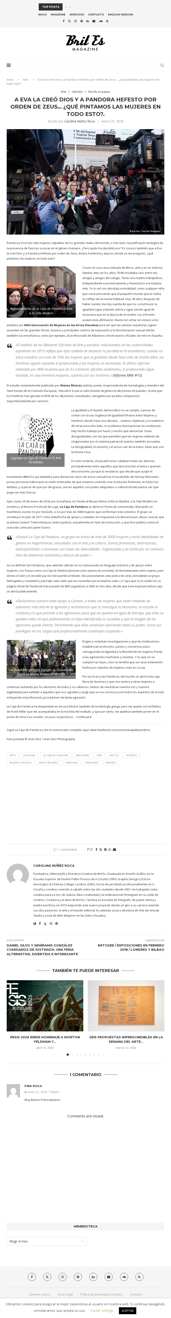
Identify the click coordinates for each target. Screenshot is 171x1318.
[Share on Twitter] (100, 849)
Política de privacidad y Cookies (101, 1294)
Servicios (76, 14)
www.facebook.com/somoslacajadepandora (120, 730)
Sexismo (111, 762)
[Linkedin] (87, 21)
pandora (71, 762)
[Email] (93, 21)
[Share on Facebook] (96, 849)
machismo (82, 755)
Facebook (36, 586)
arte (13, 755)
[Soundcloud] (101, 21)
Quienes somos (39, 1294)
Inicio (42, 14)
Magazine (58, 14)
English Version (120, 14)
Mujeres (131, 755)
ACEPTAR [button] (128, 1311)
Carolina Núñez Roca (79, 121)
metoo (114, 755)
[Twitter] (69, 21)
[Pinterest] (81, 21)
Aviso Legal (65, 1294)
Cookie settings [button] (101, 1310)
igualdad (29, 755)
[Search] (162, 65)
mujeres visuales (20, 762)
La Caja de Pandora (55, 755)
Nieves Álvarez (48, 762)
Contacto (96, 14)
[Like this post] (91, 849)
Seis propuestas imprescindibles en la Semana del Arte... (126, 1039)
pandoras (91, 762)
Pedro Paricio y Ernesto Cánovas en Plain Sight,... (80, 6)
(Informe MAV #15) (127, 375)
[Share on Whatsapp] (109, 849)
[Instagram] (75, 21)
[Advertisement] (85, 805)
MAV (99, 755)
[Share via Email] (114, 849)
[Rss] (107, 21)
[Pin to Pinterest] (105, 849)
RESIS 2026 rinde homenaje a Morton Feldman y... (45, 1039)
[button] (66, 6)
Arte (25, 80)
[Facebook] (63, 21)
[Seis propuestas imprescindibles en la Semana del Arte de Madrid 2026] (126, 1005)
